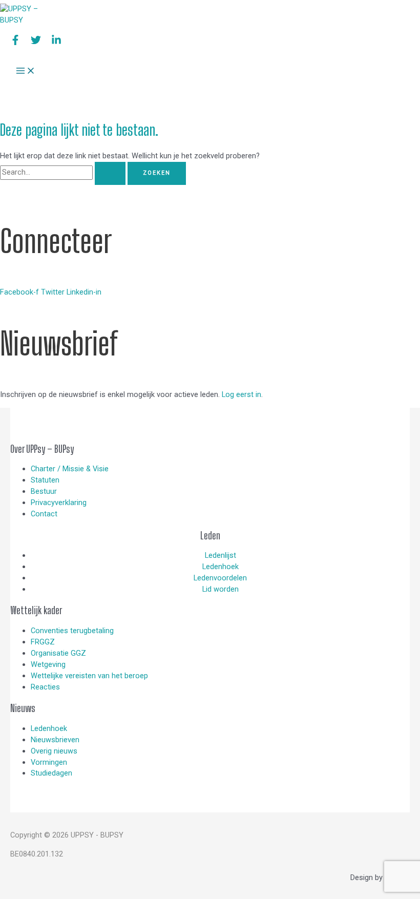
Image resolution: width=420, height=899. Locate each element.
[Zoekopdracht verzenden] (110, 173)
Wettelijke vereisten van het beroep (89, 675)
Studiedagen (51, 773)
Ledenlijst (220, 555)
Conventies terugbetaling (72, 630)
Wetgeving (48, 664)
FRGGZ (43, 641)
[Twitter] (36, 42)
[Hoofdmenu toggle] (25, 71)
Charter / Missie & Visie (70, 468)
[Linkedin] (56, 42)
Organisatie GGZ (58, 653)
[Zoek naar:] (64, 172)
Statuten (45, 480)
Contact (44, 513)
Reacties (45, 687)
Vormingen (49, 762)
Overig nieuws (54, 751)
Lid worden (220, 589)
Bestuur (44, 491)
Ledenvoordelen (220, 577)
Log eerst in (241, 394)
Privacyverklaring (59, 502)
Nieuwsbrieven (55, 739)
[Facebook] (15, 42)
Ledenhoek (220, 566)
